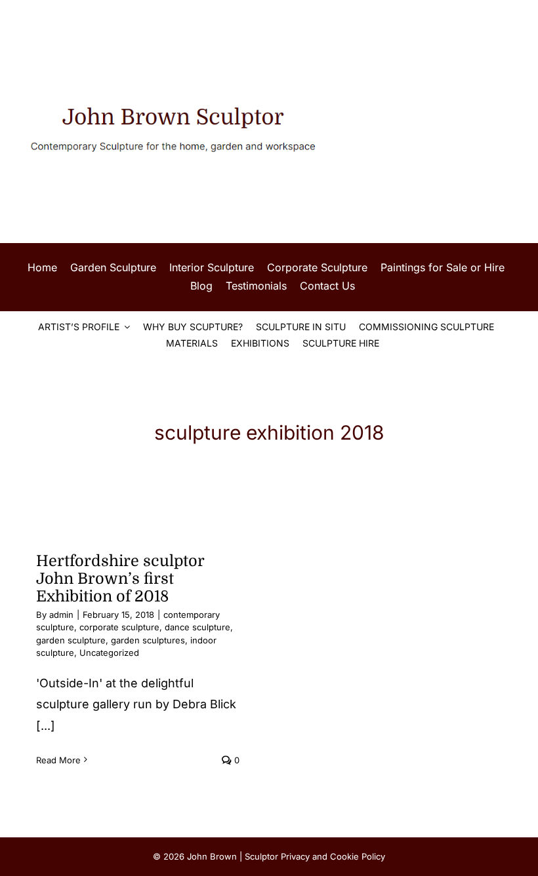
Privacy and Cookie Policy (333, 856)
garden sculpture (71, 640)
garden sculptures (148, 640)
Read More (58, 760)
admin (61, 614)
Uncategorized (109, 652)
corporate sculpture (119, 627)
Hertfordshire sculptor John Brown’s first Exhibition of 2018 (120, 578)
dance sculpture (197, 627)
